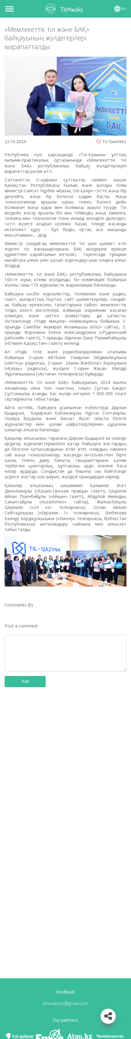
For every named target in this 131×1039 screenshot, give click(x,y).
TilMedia (65, 8)
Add (25, 681)
